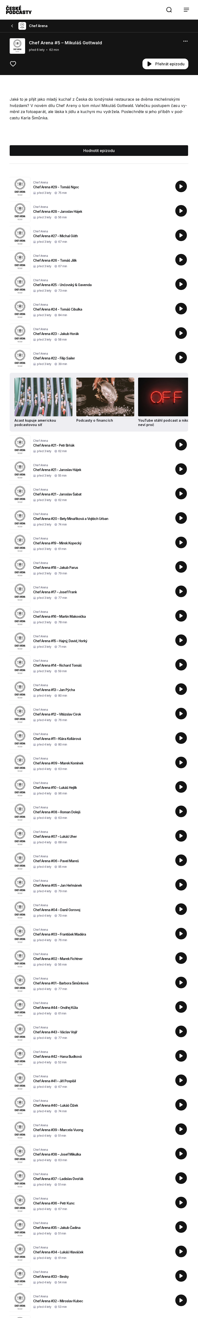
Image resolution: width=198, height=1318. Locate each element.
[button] (169, 9)
